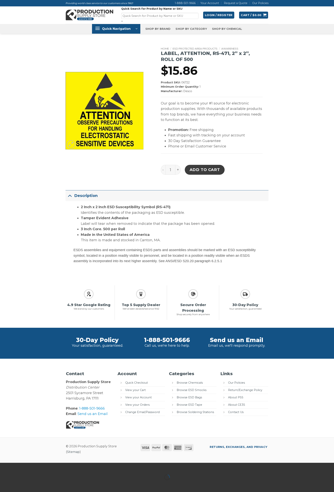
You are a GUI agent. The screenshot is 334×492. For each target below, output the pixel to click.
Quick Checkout (136, 382)
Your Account (209, 3)
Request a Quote (235, 3)
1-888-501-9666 (185, 3)
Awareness (229, 48)
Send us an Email (236, 340)
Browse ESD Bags (189, 397)
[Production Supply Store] (90, 15)
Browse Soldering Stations (195, 412)
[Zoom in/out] (4, 467)
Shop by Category (191, 29)
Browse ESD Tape (189, 404)
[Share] (29, 467)
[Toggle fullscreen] (17, 467)
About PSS (235, 397)
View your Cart (135, 390)
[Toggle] (70, 195)
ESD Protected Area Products (195, 48)
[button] (218, 15)
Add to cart (205, 169)
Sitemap (73, 452)
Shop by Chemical (227, 29)
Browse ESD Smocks (191, 390)
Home (165, 48)
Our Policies (260, 3)
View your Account (138, 397)
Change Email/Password (142, 412)
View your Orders (137, 404)
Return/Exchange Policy (245, 390)
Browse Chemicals (190, 382)
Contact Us (236, 412)
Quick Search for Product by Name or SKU (151, 8)
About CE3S (236, 404)
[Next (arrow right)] (17, 484)
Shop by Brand (158, 29)
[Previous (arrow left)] (4, 484)
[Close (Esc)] (42, 467)
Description (86, 195)
